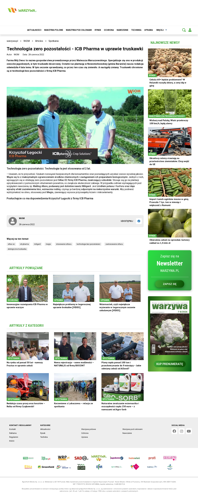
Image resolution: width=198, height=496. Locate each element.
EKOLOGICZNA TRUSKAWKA (17, 249)
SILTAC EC (11, 244)
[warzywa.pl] (22, 10)
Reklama (13, 433)
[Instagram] (182, 431)
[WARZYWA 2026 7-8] (169, 328)
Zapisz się (169, 284)
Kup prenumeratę (169, 364)
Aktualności (34, 30)
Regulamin (13, 437)
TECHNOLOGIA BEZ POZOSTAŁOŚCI (88, 244)
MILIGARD (37, 244)
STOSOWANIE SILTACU (63, 244)
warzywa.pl (12, 41)
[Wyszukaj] (184, 30)
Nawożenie (122, 30)
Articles (39, 41)
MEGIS (48, 244)
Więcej (160, 30)
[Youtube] (189, 431)
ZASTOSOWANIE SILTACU (114, 244)
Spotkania (54, 41)
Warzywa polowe (53, 30)
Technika (136, 30)
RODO (11, 441)
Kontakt (12, 429)
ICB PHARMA (24, 244)
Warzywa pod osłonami (79, 30)
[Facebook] (139, 221)
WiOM (26, 41)
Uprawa (148, 30)
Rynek (98, 30)
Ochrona (109, 30)
